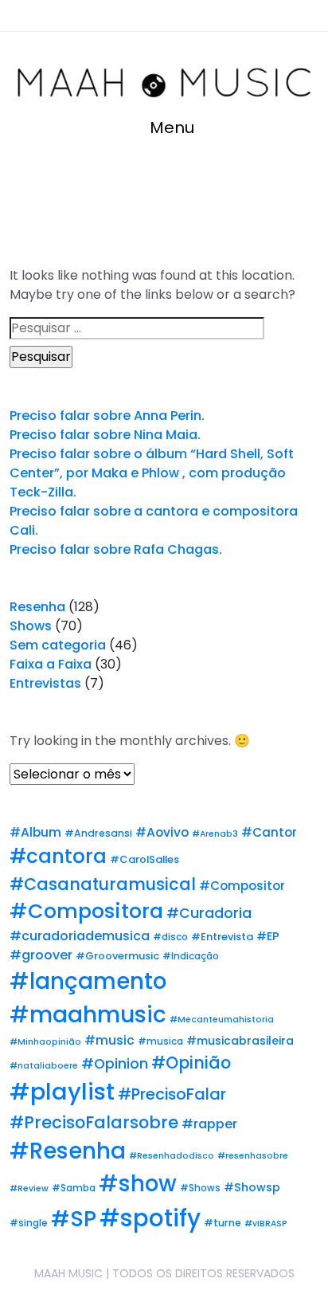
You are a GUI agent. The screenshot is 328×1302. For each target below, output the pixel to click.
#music (109, 1040)
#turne (222, 1222)
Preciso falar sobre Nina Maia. (105, 435)
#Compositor (242, 885)
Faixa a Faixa (51, 664)
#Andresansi (98, 833)
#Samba (74, 1188)
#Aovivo (162, 832)
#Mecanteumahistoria (222, 1020)
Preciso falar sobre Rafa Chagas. (116, 549)
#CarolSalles (144, 859)
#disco (170, 937)
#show (138, 1183)
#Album (35, 832)
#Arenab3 (215, 834)
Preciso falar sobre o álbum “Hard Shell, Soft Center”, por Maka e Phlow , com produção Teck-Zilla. (152, 473)
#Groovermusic (117, 955)
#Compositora (86, 911)
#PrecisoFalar (172, 1094)
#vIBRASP (265, 1223)
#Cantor (269, 832)
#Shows (200, 1188)
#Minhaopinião (45, 1042)
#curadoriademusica (80, 936)
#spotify (150, 1218)
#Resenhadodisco (171, 1156)
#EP (267, 936)
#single (29, 1223)
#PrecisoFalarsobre (94, 1122)
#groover (41, 955)
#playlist (62, 1092)
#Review (29, 1188)
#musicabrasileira (240, 1041)
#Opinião (191, 1062)
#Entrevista (222, 936)
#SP (73, 1218)
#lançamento (88, 981)
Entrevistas (45, 683)
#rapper (209, 1124)
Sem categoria (58, 645)
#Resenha (68, 1151)
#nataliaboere (44, 1066)
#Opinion (114, 1063)
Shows (31, 626)
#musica (160, 1041)
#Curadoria (209, 913)
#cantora (58, 856)
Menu (170, 127)
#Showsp (252, 1187)
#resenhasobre (252, 1156)
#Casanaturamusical (103, 884)
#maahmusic (88, 1014)
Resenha (37, 607)
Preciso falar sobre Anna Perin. (107, 415)
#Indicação (190, 956)
